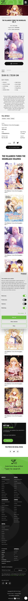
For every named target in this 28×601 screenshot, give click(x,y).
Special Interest (4, 497)
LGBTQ (3, 490)
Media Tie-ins (16, 514)
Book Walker (18, 84)
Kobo (4, 88)
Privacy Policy (13, 575)
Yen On (15, 552)
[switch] (25, 300)
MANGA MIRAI (6, 89)
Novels (3, 477)
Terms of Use (21, 575)
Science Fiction (4, 494)
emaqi (16, 89)
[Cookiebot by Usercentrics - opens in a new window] (21, 274)
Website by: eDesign (14, 598)
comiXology (5, 86)
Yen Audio (16, 556)
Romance (4, 118)
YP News (3, 550)
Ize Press (15, 558)
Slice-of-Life (4, 495)
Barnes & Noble (6, 84)
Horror (3, 488)
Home (3, 17)
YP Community (4, 548)
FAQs (3, 557)
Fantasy (12, 118)
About (3, 554)
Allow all (14, 317)
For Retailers (4, 559)
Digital (3, 524)
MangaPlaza (18, 88)
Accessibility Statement (14, 595)
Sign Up (20, 570)
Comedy (3, 481)
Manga (16, 477)
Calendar (3, 552)
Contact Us (4, 563)
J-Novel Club (16, 560)
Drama (8, 118)
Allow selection (14, 321)
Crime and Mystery (5, 483)
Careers (3, 556)
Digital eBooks (8, 17)
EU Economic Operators (6, 561)
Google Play (18, 86)
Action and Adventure (6, 479)
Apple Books (18, 82)
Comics (16, 500)
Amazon (5, 82)
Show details (21, 313)
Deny (14, 325)
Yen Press (16, 551)
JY (14, 554)
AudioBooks (5, 500)
